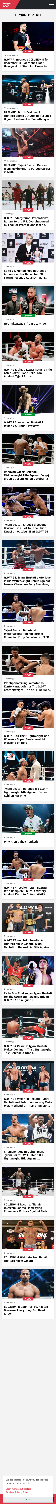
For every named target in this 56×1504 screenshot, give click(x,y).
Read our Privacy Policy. (17, 1492)
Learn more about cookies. (18, 1488)
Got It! (28, 1499)
